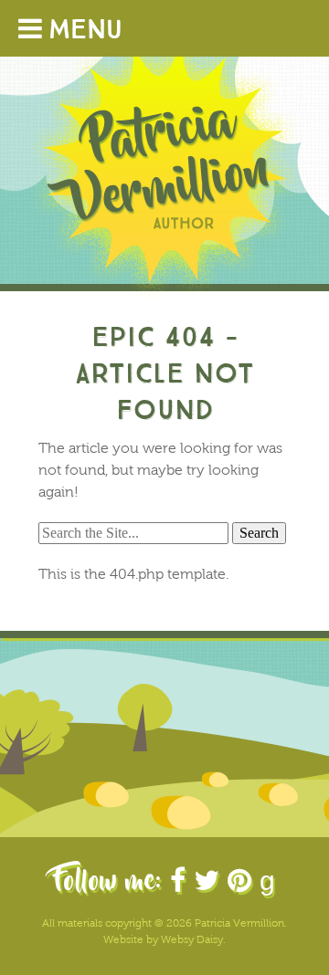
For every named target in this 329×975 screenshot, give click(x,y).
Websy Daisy (192, 939)
